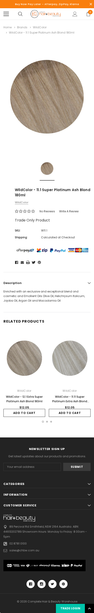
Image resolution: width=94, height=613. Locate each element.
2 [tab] (47, 422)
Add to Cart (24, 413)
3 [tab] (51, 422)
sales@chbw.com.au (24, 550)
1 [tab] (43, 422)
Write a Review (69, 211)
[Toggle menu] (6, 14)
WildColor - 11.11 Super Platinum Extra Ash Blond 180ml (69, 401)
